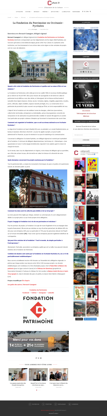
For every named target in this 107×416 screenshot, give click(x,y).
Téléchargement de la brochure (86, 113)
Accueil (9, 17)
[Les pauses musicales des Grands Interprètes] (18, 374)
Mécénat (23, 17)
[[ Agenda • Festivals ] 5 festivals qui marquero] (92, 213)
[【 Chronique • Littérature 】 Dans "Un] (92, 229)
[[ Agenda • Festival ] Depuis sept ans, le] (79, 213)
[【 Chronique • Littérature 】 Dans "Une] (79, 245)
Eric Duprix (34, 29)
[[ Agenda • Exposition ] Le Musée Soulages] (92, 245)
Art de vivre (54, 11)
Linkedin (51, 293)
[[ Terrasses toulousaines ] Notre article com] (79, 309)
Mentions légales (45, 410)
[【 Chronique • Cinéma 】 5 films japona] (92, 197)
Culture (27, 11)
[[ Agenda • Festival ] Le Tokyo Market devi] (92, 165)
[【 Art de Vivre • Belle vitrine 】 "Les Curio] (92, 309)
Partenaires (76, 11)
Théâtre (44, 11)
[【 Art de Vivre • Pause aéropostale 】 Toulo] (79, 277)
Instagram (42, 293)
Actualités (19, 11)
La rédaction (66, 11)
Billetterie (86, 116)
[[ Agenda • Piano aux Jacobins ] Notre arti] (92, 181)
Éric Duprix (26, 281)
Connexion (52, 410)
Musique (36, 11)
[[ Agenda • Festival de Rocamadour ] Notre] (92, 277)
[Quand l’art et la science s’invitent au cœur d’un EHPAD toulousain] (38, 374)
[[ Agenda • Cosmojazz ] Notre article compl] (79, 261)
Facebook (25, 293)
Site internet (86, 111)
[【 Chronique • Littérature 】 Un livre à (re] (92, 261)
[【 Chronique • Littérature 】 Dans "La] (79, 165)
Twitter (34, 293)
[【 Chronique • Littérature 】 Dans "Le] (92, 293)
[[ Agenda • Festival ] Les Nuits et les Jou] (79, 293)
